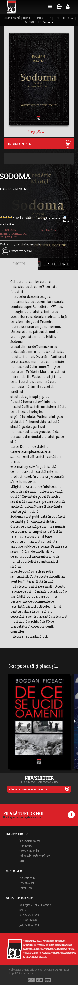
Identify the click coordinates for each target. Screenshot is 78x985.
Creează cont (26, 883)
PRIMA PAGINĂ (11, 18)
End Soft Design (33, 969)
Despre (19, 264)
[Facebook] (71, 814)
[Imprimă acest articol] (64, 218)
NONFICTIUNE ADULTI (37, 18)
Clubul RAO (25, 888)
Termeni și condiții (29, 851)
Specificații (58, 264)
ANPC (22, 861)
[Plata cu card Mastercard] (48, 980)
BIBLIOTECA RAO (64, 18)
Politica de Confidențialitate (34, 856)
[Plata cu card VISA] (39, 980)
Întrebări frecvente (29, 841)
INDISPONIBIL (19, 144)
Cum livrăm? (25, 846)
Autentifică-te (27, 878)
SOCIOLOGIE (33, 22)
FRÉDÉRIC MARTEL (14, 189)
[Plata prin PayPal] (31, 980)
